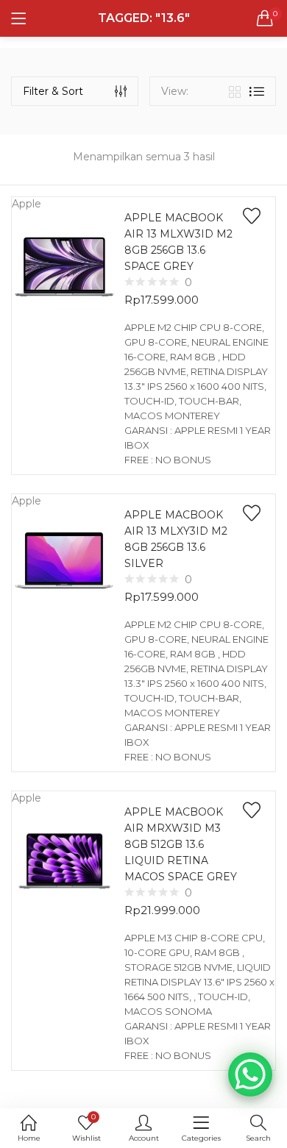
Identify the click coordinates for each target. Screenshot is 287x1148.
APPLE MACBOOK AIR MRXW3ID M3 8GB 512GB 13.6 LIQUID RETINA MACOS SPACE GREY (180, 844)
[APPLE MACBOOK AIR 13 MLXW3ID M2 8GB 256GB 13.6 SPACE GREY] (64, 265)
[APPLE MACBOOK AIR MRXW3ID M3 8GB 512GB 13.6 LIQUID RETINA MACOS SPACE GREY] (64, 859)
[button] (265, 18)
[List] (256, 91)
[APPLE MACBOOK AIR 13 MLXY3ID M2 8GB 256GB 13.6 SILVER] (64, 562)
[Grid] (234, 91)
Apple (26, 203)
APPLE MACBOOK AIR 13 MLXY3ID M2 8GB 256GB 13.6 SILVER (175, 539)
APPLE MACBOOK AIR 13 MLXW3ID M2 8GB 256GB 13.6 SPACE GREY (178, 242)
